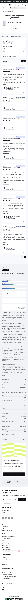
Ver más (4, 84)
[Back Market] (14, 4)
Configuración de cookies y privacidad (10, 576)
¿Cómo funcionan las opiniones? (9, 56)
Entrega (3, 528)
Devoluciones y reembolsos (7, 530)
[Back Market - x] (12, 518)
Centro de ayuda (5, 526)
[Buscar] (11, 8)
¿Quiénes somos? (5, 510)
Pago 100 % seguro (6, 549)
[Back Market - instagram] (3, 518)
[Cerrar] (26, 1)
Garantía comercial (6, 538)
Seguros (4, 540)
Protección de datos (6, 578)
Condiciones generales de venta (8, 572)
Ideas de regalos (5, 562)
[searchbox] (19, 8)
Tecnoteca (4, 557)
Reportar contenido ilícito (7, 583)
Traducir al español (6, 153)
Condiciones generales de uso (8, 570)
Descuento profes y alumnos (8, 543)
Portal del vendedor (6, 547)
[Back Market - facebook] (9, 518)
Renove (3, 542)
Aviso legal (4, 581)
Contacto (4, 524)
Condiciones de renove (7, 574)
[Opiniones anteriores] (21, 257)
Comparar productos (6, 559)
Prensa (3, 512)
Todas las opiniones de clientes (8, 561)
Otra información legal (6, 580)
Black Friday (4, 564)
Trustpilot (4, 516)
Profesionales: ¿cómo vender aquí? (9, 545)
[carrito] (25, 5)
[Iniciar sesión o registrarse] (22, 5)
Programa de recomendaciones (8, 536)
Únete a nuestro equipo (7, 514)
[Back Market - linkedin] (6, 518)
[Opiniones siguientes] (25, 257)
